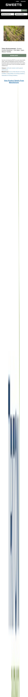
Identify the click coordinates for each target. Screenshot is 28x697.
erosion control (15, 68)
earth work (9, 68)
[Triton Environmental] (14, 433)
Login (17, 1)
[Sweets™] (14, 4)
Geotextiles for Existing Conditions (9, 75)
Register (23, 1)
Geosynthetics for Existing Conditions (15, 73)
